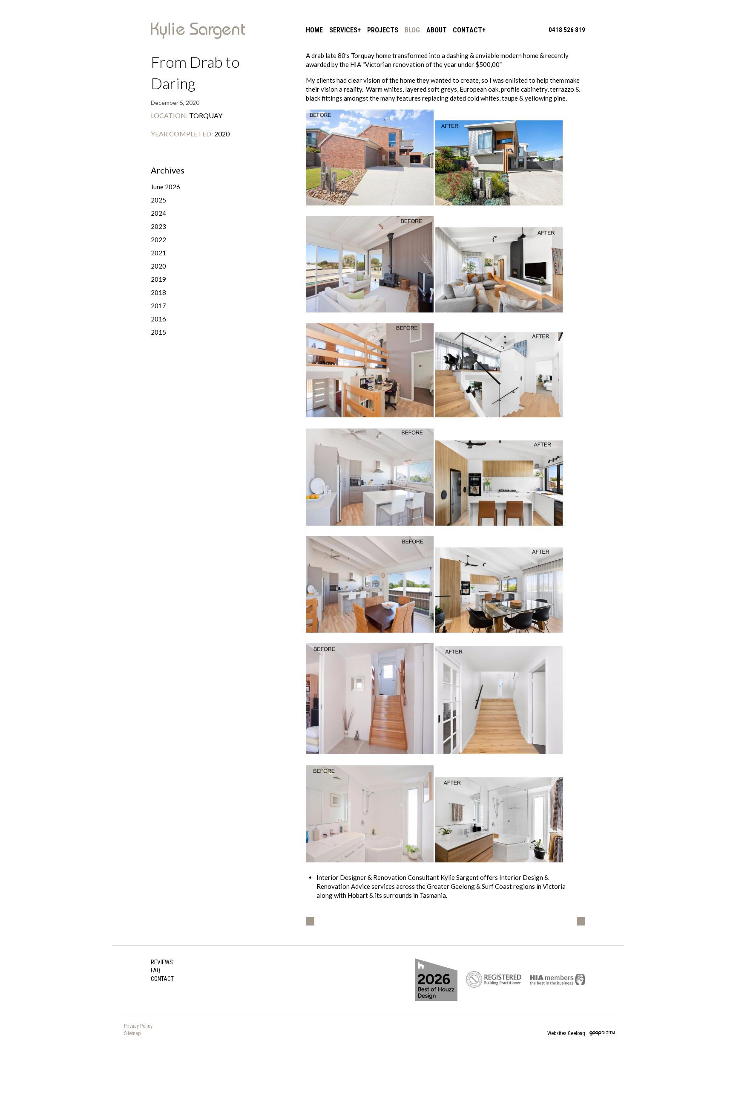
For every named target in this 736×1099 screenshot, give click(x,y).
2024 (158, 213)
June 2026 (165, 187)
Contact (467, 30)
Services (343, 30)
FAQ (155, 970)
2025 (158, 200)
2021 (158, 253)
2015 (158, 332)
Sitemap (132, 1033)
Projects (382, 30)
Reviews (162, 962)
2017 (158, 305)
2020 (158, 266)
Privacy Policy (138, 1026)
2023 (158, 226)
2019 (158, 279)
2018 (158, 292)
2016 (158, 319)
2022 (158, 239)
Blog (412, 30)
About (436, 30)
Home (314, 30)
